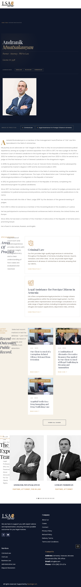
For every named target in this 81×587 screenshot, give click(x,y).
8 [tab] (48, 498)
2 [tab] (38, 498)
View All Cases (54, 422)
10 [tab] (52, 498)
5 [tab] (43, 498)
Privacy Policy (47, 531)
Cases (44, 523)
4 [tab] (41, 498)
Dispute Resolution (8, 568)
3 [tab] (40, 498)
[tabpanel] (26, 464)
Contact (45, 527)
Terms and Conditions (50, 542)
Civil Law (5, 557)
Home (3, 22)
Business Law (6, 560)
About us (45, 520)
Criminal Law (28, 127)
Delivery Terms (47, 538)
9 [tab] (50, 498)
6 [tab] (45, 498)
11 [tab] (53, 498)
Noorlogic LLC (32, 584)
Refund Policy (47, 534)
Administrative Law (8, 564)
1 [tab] (36, 498)
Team (6, 22)
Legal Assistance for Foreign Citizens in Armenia (55, 127)
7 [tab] (46, 498)
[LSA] (8, 4)
